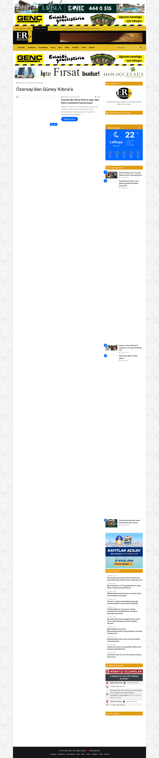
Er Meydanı (66, 97)
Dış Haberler (43, 47)
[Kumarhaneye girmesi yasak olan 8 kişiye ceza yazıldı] (111, 523)
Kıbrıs (53, 47)
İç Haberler (32, 47)
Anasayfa (21, 47)
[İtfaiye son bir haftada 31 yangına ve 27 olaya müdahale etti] (111, 347)
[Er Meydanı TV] (24, 36)
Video (67, 47)
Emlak (84, 47)
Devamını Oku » (69, 119)
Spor (60, 47)
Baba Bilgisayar (95, 750)
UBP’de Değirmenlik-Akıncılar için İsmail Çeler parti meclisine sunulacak (72, 28)
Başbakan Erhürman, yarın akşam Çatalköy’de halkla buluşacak (129, 183)
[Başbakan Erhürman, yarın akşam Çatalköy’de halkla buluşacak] (111, 261)
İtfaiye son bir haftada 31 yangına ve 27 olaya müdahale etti (130, 348)
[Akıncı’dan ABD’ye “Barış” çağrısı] (111, 436)
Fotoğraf (75, 47)
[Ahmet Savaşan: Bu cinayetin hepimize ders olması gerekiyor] (111, 175)
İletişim (92, 47)
